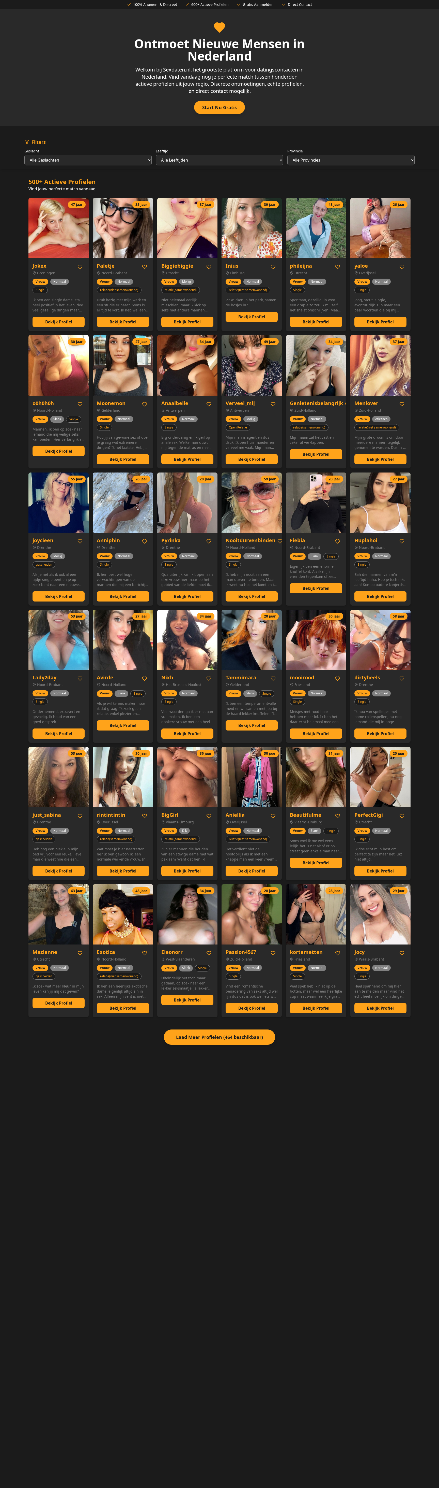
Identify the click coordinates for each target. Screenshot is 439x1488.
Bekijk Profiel (58, 322)
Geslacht (31, 151)
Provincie (295, 151)
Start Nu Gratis (219, 107)
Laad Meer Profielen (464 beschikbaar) (219, 1037)
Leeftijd (162, 151)
